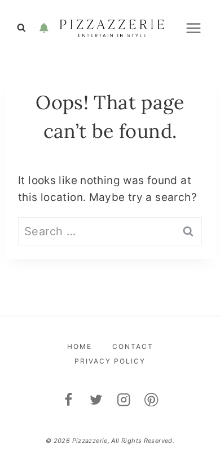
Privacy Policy (110, 361)
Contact (132, 346)
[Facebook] (68, 399)
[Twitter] (96, 399)
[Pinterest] (151, 399)
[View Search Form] (21, 28)
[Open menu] (193, 27)
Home (79, 346)
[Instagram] (124, 399)
